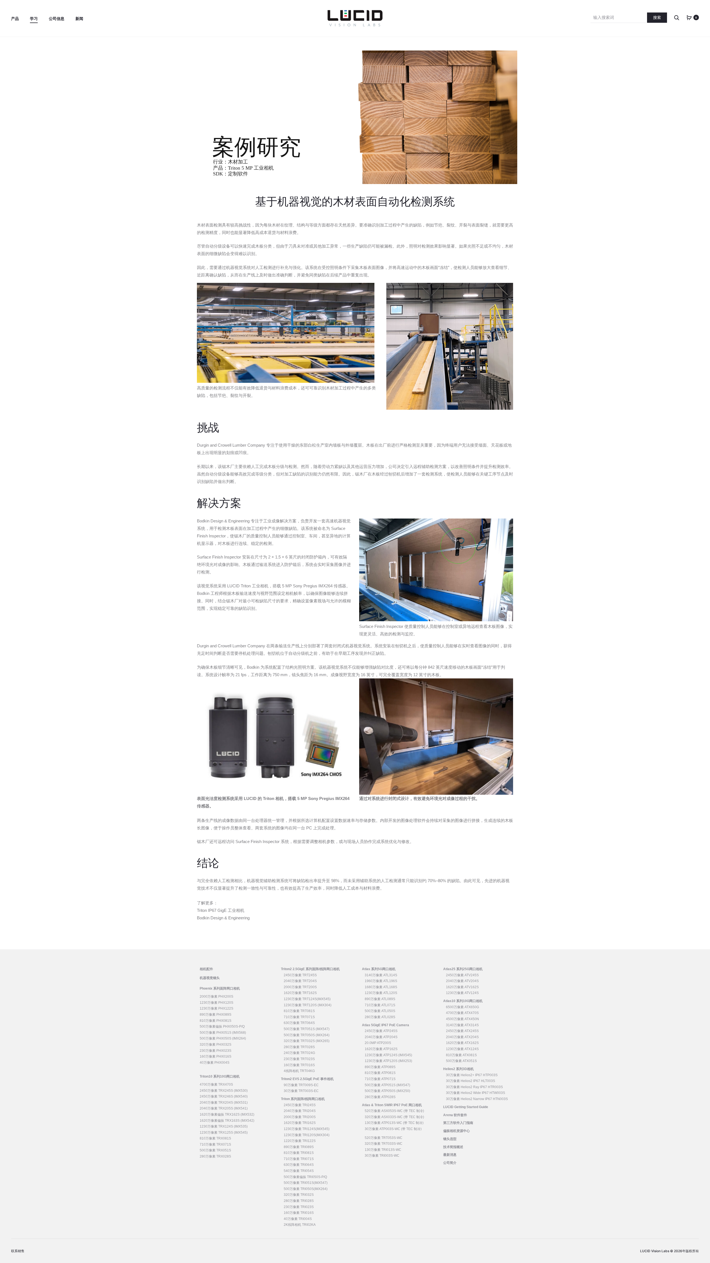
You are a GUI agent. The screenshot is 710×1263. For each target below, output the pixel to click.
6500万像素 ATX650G (462, 1007)
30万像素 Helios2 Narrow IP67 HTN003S (477, 1099)
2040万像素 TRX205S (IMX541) (224, 1108)
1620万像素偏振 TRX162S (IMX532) (227, 1114)
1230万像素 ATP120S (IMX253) (388, 1061)
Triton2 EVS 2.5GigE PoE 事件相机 (307, 1079)
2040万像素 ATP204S (381, 1037)
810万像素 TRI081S (299, 1153)
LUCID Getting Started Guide (465, 1107)
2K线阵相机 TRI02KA (300, 1225)
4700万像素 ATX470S (462, 1013)
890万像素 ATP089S (380, 1067)
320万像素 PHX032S (215, 1044)
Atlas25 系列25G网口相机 (463, 969)
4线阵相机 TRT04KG (299, 1071)
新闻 (79, 18)
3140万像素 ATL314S (381, 975)
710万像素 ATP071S (380, 1079)
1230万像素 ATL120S (381, 993)
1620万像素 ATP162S (381, 1049)
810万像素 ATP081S (380, 1073)
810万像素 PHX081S (215, 1021)
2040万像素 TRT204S (300, 981)
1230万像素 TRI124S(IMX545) (306, 1129)
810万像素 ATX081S (461, 1055)
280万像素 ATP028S (380, 1097)
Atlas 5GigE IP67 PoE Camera (385, 1025)
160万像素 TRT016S (299, 1065)
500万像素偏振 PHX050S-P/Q (222, 1026)
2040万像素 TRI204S (300, 1111)
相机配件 (206, 969)
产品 (15, 18)
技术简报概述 (453, 1147)
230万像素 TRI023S (299, 1207)
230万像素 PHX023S (215, 1051)
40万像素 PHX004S (214, 1063)
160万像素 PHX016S (215, 1056)
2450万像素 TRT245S (300, 975)
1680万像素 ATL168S (381, 987)
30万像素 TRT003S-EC (301, 1091)
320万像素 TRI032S (299, 1195)
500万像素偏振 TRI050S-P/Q (305, 1177)
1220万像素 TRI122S (300, 1141)
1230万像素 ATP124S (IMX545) (388, 1055)
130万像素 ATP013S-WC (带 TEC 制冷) (394, 1123)
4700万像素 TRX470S (216, 1084)
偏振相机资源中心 (456, 1131)
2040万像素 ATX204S (462, 1037)
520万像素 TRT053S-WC (383, 1138)
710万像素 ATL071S (380, 1005)
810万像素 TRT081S (299, 1011)
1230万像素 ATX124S (462, 1049)
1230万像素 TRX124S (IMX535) (224, 1126)
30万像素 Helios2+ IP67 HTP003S (472, 1075)
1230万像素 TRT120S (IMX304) (307, 1005)
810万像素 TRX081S (215, 1138)
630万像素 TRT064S (299, 1023)
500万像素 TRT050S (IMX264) (306, 1035)
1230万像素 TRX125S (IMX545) (224, 1132)
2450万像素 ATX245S (462, 1031)
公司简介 (450, 1163)
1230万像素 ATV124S (462, 993)
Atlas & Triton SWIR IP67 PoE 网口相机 (392, 1105)
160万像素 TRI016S (299, 1213)
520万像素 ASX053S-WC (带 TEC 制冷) (394, 1111)
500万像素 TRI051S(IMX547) (306, 1183)
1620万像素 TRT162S (300, 993)
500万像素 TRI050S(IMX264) (306, 1189)
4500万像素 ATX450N (462, 1019)
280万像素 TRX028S (215, 1156)
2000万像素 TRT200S (300, 987)
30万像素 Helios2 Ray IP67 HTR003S (474, 1087)
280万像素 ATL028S (380, 1017)
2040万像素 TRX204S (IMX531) (224, 1103)
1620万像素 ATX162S (462, 1043)
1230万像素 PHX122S (216, 1008)
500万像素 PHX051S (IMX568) (223, 1033)
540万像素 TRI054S (299, 1171)
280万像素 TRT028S (299, 1047)
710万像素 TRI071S (299, 1159)
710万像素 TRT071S (299, 1017)
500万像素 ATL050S (380, 1011)
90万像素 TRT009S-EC (301, 1085)
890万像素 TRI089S (299, 1147)
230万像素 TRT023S (299, 1059)
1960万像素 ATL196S (381, 981)
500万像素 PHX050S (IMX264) (223, 1038)
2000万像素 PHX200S (216, 996)
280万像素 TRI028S (299, 1201)
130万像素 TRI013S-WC (383, 1150)
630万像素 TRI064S (299, 1165)
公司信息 (56, 18)
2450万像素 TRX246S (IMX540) (224, 1096)
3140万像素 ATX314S (462, 1025)
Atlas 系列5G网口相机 (378, 969)
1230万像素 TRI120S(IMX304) (306, 1135)
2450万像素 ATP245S (381, 1031)
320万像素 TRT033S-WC (383, 1144)
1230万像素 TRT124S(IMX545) (307, 999)
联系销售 (17, 1251)
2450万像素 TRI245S (300, 1105)
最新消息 (450, 1155)
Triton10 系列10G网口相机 (220, 1076)
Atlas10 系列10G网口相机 (463, 1001)
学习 (34, 18)
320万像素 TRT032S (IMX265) (306, 1041)
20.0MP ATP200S (378, 1043)
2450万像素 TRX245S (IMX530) (224, 1091)
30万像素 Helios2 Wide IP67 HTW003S (475, 1093)
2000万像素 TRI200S (300, 1117)
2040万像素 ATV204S (462, 981)
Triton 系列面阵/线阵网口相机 (303, 1099)
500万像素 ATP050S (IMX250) (387, 1091)
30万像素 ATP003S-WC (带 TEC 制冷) (393, 1129)
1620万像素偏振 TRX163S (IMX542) (227, 1121)
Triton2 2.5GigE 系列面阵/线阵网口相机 (310, 969)
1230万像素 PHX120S (216, 1003)
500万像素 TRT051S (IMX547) (306, 1029)
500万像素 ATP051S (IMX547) (387, 1085)
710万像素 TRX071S (215, 1144)
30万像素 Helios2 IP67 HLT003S (470, 1081)
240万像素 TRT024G (299, 1053)
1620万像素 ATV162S (462, 987)
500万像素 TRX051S (215, 1150)
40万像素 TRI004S (298, 1219)
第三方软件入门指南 (458, 1123)
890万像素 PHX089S (215, 1015)
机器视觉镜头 (210, 978)
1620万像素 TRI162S (300, 1123)
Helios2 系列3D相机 (458, 1069)
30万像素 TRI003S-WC (382, 1156)
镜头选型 (450, 1139)
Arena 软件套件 (455, 1115)
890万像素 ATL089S (380, 999)
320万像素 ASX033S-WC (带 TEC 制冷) (394, 1117)
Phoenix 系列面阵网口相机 (220, 988)
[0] (689, 17)
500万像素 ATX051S (461, 1061)
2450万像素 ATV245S (462, 975)
